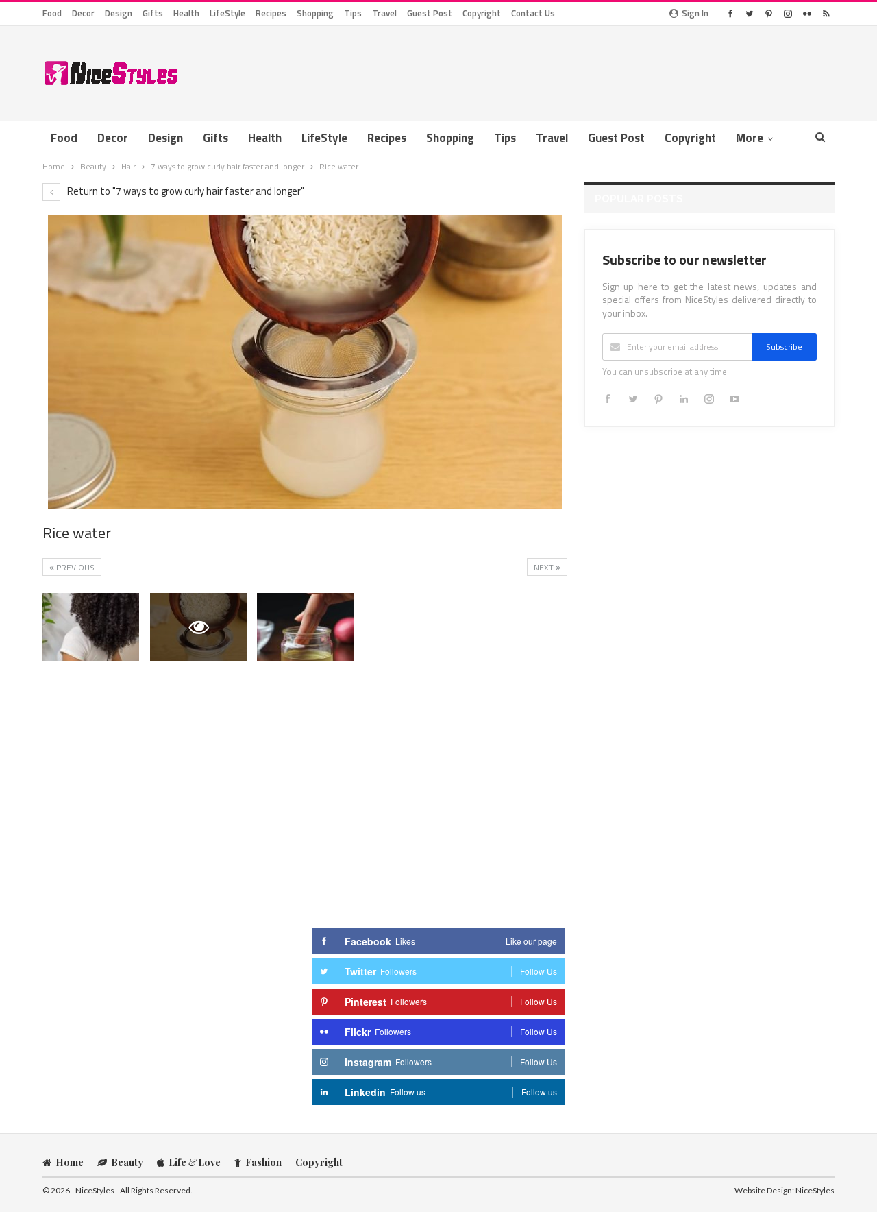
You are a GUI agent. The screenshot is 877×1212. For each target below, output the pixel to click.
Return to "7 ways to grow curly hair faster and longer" (184, 191)
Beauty (127, 1162)
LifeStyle (227, 13)
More (749, 138)
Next (545, 567)
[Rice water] (90, 627)
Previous (74, 567)
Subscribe (784, 346)
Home (69, 1162)
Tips (353, 13)
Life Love (195, 1162)
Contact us (533, 13)
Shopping (315, 13)
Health (186, 13)
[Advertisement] (585, 70)
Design (118, 13)
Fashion (263, 1162)
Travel (384, 13)
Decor (83, 13)
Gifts (153, 13)
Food (52, 13)
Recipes (271, 13)
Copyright (481, 13)
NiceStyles (815, 1190)
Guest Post (429, 13)
